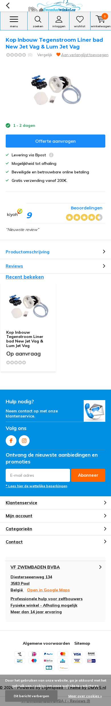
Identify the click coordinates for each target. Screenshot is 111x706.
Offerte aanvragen (55, 141)
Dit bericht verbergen (31, 696)
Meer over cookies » (85, 696)
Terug (7, 5)
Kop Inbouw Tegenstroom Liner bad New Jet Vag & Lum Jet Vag (24, 339)
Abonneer (88, 475)
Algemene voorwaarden (46, 643)
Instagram (24, 440)
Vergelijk (44, 54)
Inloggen (58, 26)
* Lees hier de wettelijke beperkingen (36, 486)
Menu (14, 26)
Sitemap (82, 643)
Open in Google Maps (48, 589)
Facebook (11, 440)
